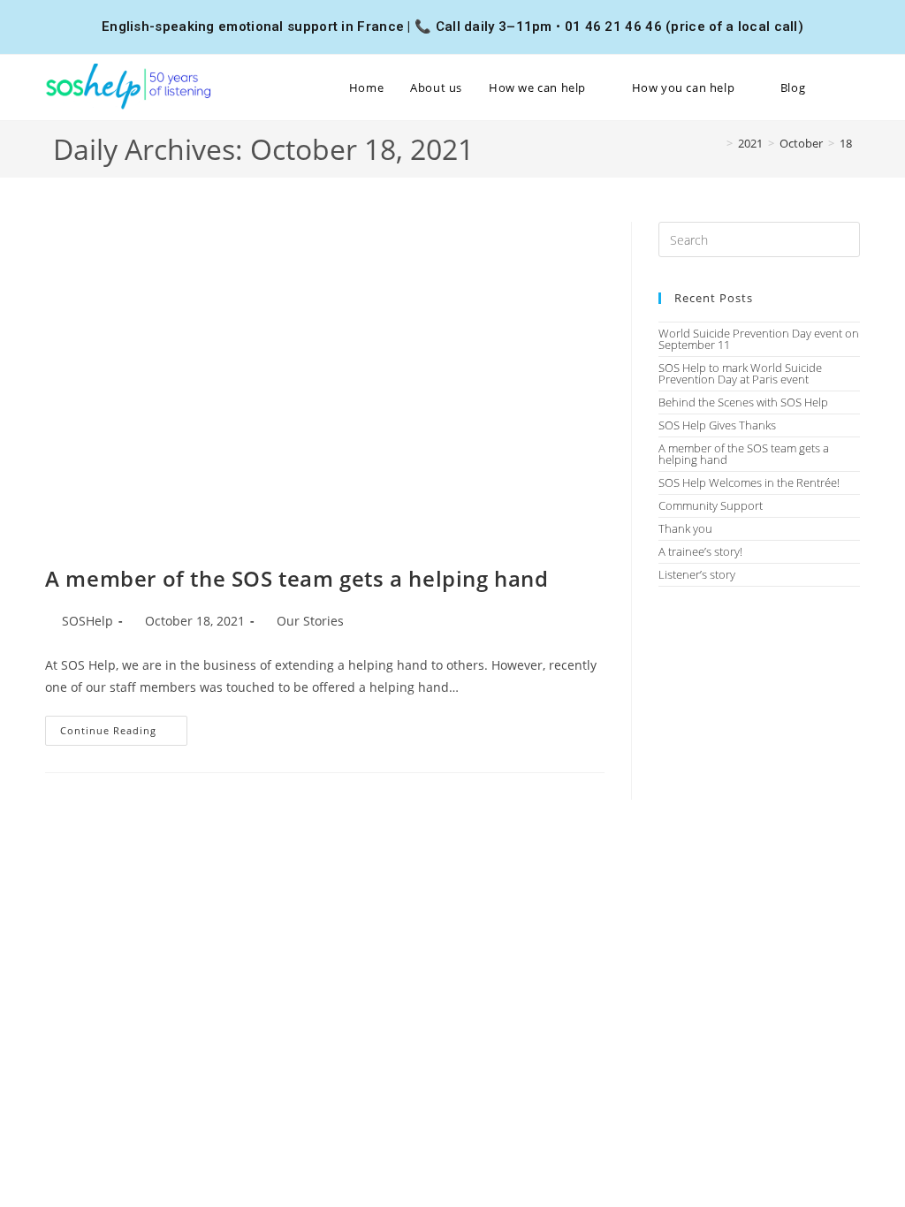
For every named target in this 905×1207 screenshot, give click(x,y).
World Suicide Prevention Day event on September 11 (758, 339)
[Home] (716, 143)
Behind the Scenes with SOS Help (743, 402)
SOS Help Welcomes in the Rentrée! (749, 482)
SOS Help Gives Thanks (717, 425)
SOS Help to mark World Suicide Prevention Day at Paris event (740, 373)
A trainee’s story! (700, 551)
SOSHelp (87, 620)
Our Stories (310, 620)
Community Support (710, 505)
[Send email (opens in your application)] (851, 26)
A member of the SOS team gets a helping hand (296, 578)
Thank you (685, 528)
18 (846, 143)
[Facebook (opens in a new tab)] (811, 26)
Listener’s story (696, 574)
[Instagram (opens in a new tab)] (832, 26)
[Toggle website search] (855, 87)
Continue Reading (123, 726)
